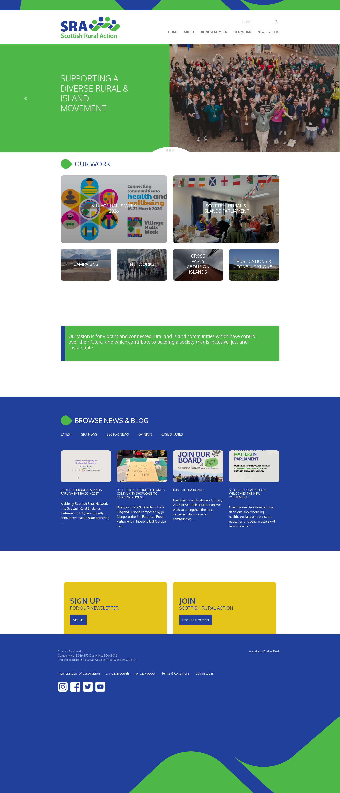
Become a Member (195, 620)
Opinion (145, 434)
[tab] (66, 434)
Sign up (78, 620)
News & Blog (268, 32)
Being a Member (214, 32)
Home (172, 32)
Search (277, 22)
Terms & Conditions (176, 673)
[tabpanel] (170, 491)
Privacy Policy (146, 673)
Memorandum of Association (79, 673)
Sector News (118, 434)
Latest (66, 434)
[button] (25, 98)
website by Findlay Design (265, 651)
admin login (204, 673)
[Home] (90, 30)
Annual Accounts (118, 673)
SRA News (89, 434)
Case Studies (172, 434)
